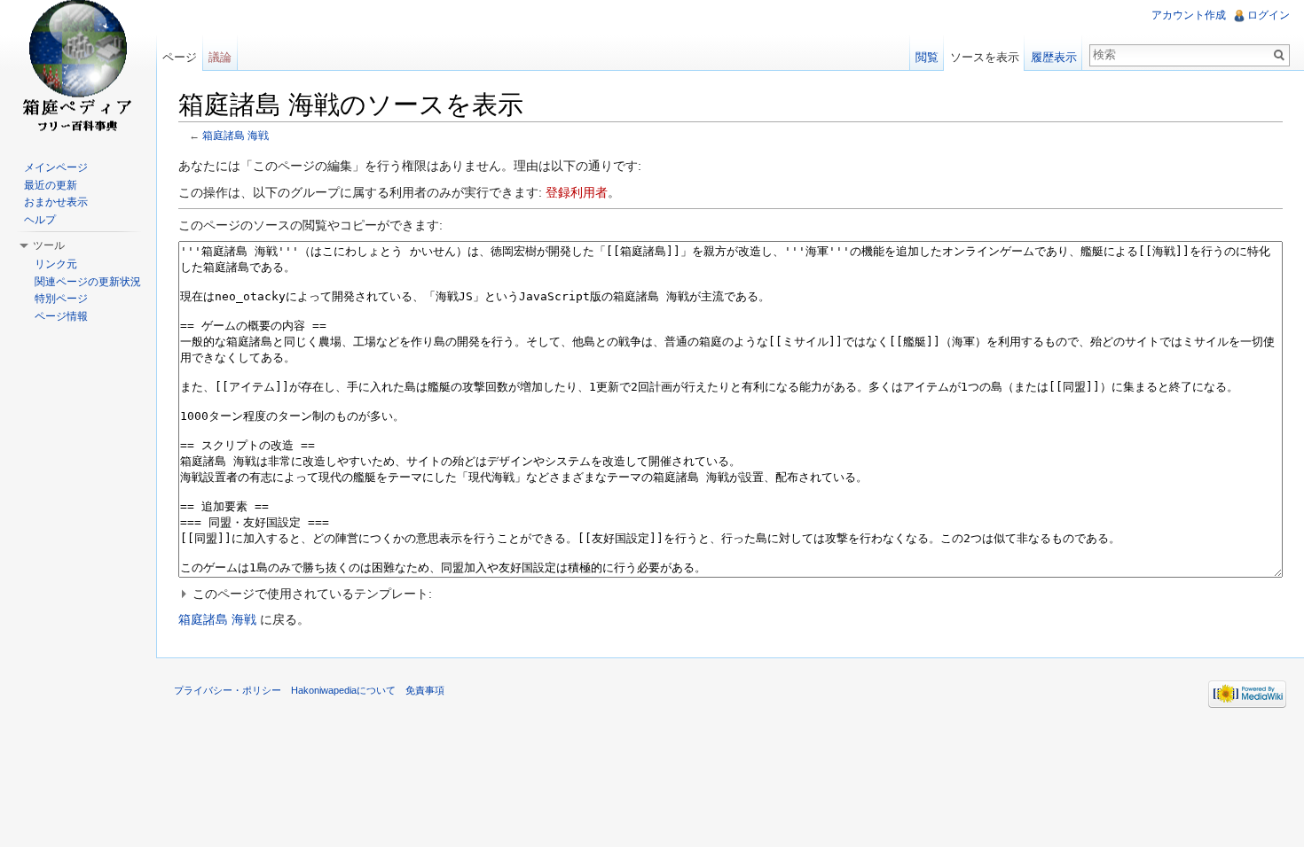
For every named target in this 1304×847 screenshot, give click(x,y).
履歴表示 (1054, 57)
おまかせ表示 (56, 202)
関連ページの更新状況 (88, 282)
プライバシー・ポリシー (227, 690)
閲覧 (927, 57)
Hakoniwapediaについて (343, 690)
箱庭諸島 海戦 (235, 135)
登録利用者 (577, 192)
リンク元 (56, 264)
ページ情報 (61, 316)
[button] (730, 593)
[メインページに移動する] (78, 71)
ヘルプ (40, 220)
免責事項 (424, 690)
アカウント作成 (1188, 15)
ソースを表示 (984, 57)
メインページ (56, 167)
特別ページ (61, 298)
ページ (179, 57)
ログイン (1268, 15)
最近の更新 (50, 185)
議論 (220, 57)
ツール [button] (49, 245)
